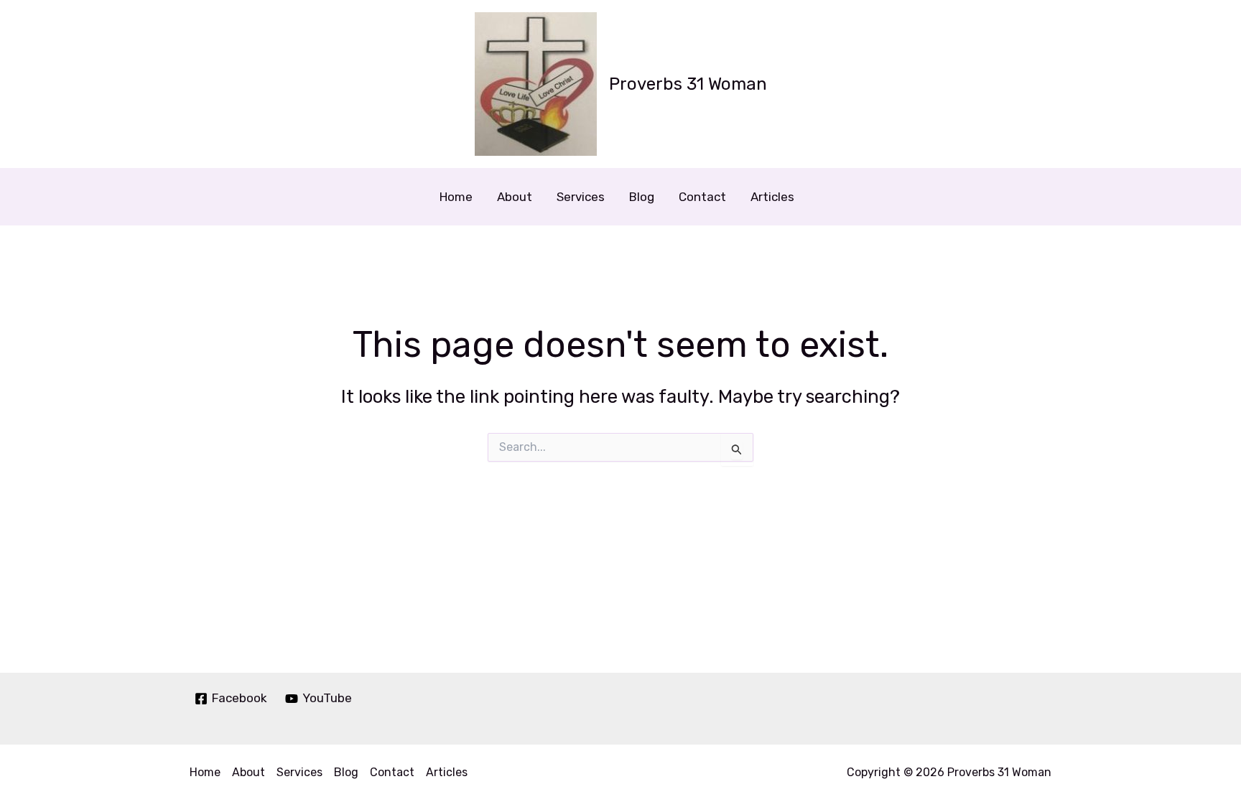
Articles (772, 197)
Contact (702, 197)
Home (456, 197)
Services (581, 197)
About (514, 197)
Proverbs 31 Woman (688, 84)
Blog (641, 197)
